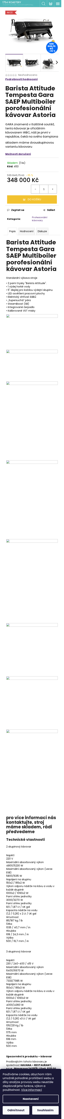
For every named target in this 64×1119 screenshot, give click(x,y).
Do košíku (34, 199)
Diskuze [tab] (42, 231)
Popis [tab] (12, 231)
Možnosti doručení (18, 154)
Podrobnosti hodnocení (21, 79)
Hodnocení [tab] (26, 231)
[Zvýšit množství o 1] (52, 189)
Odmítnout (16, 1110)
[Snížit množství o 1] (35, 189)
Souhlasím (45, 1110)
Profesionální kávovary (39, 219)
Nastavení (31, 1099)
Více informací (31, 1090)
